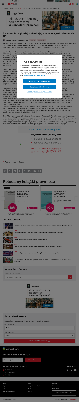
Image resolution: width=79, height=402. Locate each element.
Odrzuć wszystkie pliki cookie (39, 87)
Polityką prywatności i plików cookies (34, 75)
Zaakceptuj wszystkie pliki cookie (39, 81)
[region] (39, 76)
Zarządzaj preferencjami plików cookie (39, 92)
